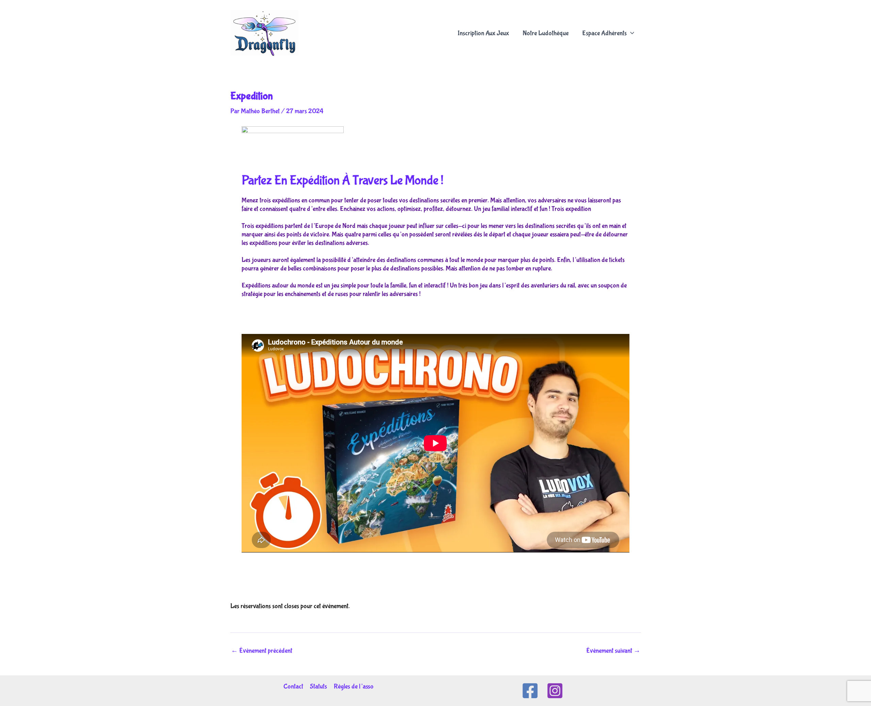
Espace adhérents (604, 33)
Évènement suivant (613, 650)
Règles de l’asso (354, 686)
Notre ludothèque (546, 33)
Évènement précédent (261, 650)
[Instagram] (554, 690)
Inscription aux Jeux (483, 33)
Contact (293, 686)
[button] (630, 33)
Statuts (318, 686)
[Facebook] (530, 690)
